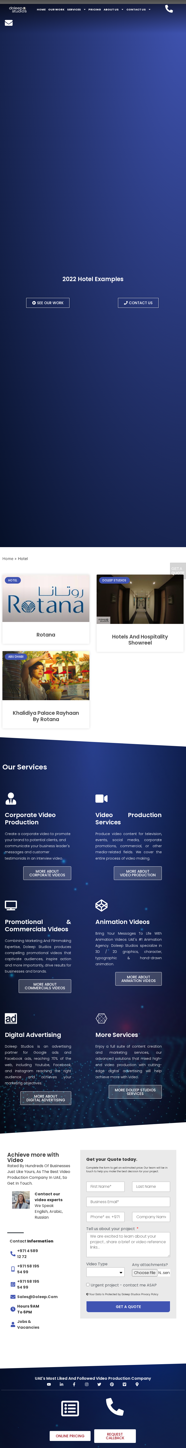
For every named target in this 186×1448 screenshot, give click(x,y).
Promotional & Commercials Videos (38, 925)
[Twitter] (99, 1384)
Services (74, 9)
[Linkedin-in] (61, 1384)
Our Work (56, 9)
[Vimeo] (124, 1384)
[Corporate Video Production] (11, 799)
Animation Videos (122, 922)
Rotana (46, 634)
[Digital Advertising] (11, 1018)
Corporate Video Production (30, 819)
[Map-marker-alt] (137, 1384)
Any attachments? (150, 1265)
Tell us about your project (111, 1229)
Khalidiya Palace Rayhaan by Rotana (46, 716)
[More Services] (101, 1018)
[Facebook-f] (74, 1384)
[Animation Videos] (101, 905)
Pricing (94, 9)
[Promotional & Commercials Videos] (11, 905)
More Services (116, 1035)
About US (111, 9)
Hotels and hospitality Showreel (140, 639)
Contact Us (136, 9)
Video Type (97, 1264)
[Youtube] (49, 1384)
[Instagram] (87, 1384)
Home (41, 9)
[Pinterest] (112, 1384)
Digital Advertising (33, 1035)
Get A (178, 571)
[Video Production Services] (101, 799)
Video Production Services (128, 819)
